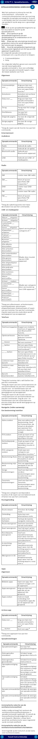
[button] (2, 2)
